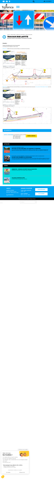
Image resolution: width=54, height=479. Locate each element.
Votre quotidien (13, 34)
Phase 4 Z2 (5, 86)
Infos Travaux (22, 34)
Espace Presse (32, 198)
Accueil (8, 34)
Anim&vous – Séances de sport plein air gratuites (24, 169)
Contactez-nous (41, 189)
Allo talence (41, 193)
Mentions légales (26, 198)
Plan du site (21, 198)
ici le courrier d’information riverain (41, 86)
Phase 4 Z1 (5, 48)
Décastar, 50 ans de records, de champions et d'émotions (26, 148)
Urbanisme (18, 34)
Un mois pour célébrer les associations (22, 157)
